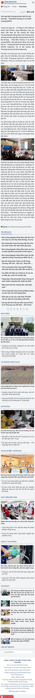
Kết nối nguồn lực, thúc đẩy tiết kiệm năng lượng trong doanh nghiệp (22, 621)
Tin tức (14, 6)
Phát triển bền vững (9, 497)
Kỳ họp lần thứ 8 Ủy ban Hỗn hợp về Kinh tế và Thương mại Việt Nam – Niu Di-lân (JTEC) (17, 304)
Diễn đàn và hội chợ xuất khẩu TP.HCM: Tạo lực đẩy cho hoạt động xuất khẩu (16, 298)
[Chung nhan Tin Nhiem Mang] (17, 691)
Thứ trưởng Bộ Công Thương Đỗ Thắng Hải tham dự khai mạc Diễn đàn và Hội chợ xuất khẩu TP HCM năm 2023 (18, 268)
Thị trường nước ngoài (10, 362)
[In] (27, 12)
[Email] (29, 12)
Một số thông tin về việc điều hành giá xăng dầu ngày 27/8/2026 (22, 640)
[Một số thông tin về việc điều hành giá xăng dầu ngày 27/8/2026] (6, 641)
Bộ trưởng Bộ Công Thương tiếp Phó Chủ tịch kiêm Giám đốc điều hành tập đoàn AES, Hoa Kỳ (17, 244)
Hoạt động (23, 6)
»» (27, 309)
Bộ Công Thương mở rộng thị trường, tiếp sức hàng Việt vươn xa (22, 612)
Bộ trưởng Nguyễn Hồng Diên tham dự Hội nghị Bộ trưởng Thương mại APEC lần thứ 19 (18, 256)
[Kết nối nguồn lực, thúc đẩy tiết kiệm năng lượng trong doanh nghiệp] (6, 621)
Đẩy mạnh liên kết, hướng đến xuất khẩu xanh (17, 286)
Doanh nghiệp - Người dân (11, 451)
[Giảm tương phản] (33, 12)
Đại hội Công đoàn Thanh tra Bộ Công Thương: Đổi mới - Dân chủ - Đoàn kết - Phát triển (16, 262)
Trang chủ (6, 6)
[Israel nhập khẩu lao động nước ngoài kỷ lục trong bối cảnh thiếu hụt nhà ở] (17, 375)
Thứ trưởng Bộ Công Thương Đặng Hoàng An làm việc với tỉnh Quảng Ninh (18, 292)
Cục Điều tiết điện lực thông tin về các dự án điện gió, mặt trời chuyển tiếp (17, 274)
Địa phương (5, 406)
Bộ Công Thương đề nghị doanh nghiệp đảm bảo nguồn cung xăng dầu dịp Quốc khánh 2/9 (22, 603)
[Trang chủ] (13, 2)
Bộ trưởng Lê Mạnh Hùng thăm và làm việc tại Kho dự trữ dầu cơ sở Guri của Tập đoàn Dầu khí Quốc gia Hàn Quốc (17, 340)
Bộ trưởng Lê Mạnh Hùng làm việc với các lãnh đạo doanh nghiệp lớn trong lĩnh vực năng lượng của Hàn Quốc (18, 354)
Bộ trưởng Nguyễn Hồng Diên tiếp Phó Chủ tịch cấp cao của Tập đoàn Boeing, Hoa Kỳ (18, 239)
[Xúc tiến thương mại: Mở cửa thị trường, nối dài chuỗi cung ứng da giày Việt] (17, 419)
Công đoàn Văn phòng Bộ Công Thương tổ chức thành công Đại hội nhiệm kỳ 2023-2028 (18, 280)
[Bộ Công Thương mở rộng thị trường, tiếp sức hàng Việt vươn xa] (6, 612)
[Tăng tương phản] (31, 12)
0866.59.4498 (20, 677)
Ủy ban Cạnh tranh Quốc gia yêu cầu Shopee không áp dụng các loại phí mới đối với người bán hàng (18, 489)
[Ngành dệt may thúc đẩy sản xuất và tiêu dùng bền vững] (17, 510)
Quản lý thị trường (9, 541)
